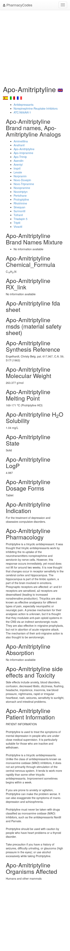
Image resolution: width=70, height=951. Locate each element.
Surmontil (19, 211)
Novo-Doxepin (22, 180)
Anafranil (19, 145)
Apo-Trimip (20, 157)
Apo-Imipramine (23, 153)
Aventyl (18, 164)
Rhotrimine (20, 203)
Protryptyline (21, 199)
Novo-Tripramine (24, 184)
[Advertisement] (35, 46)
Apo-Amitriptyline (24, 149)
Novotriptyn (21, 192)
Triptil (17, 223)
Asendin (19, 161)
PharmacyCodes (18, 4)
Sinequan (19, 207)
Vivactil (18, 226)
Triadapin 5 (20, 219)
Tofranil (18, 215)
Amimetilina (21, 141)
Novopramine (22, 188)
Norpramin (20, 176)
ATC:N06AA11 (22, 112)
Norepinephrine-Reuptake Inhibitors (36, 108)
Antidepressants (23, 104)
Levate (18, 172)
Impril (17, 168)
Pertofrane (20, 195)
